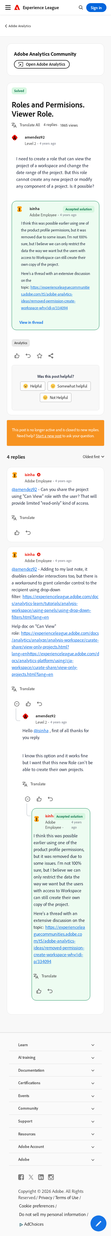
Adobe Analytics (20, 26)
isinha (35, 208)
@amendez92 (24, 489)
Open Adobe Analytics (45, 64)
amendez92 (35, 137)
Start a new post (48, 435)
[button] (30, 125)
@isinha (41, 730)
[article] (55, 504)
